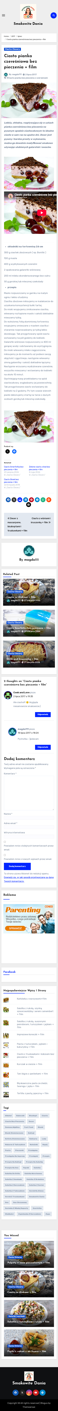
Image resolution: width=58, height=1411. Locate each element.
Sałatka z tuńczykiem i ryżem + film (28, 1322)
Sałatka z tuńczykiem (15, 1191)
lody (44, 1139)
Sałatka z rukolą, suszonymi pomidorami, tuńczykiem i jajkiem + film (35, 1024)
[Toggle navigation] (3, 15)
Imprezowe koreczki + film (30, 1034)
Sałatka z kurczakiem (14, 1185)
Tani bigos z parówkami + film (32, 1073)
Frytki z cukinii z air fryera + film (26, 1351)
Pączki (26, 1168)
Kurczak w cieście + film (29, 1064)
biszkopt (33, 1116)
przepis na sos (11, 1168)
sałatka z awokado (13, 1179)
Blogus (44, 1403)
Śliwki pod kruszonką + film (22, 659)
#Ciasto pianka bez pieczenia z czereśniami (27, 78)
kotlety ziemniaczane (15, 1139)
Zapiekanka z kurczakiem (29, 1214)
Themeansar (29, 1407)
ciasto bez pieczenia (14, 1121)
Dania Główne (15, 1257)
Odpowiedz (42, 714)
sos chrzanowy (20, 1202)
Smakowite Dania (28, 24)
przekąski (33, 1156)
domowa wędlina (12, 1127)
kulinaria (33, 1139)
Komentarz (10, 773)
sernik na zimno (36, 1191)
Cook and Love (21, 692)
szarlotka (37, 1208)
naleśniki (34, 1145)
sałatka (37, 1168)
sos (6, 1202)
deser (31, 1121)
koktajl (31, 1133)
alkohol (8, 1116)
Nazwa (8, 814)
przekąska (32, 1150)
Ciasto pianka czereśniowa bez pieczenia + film (20, 61)
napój (44, 1145)
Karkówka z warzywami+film (32, 998)
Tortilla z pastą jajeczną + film (33, 1093)
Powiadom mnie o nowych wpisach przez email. (28, 859)
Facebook (9, 972)
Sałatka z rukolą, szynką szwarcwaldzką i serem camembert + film (35, 1011)
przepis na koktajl (13, 1162)
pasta (8, 1150)
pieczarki (19, 1150)
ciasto (45, 1116)
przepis (46, 1156)
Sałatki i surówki (16, 1316)
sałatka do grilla (12, 1173)
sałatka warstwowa (33, 1173)
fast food (28, 1127)
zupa (48, 1214)
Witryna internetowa (14, 832)
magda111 (17, 74)
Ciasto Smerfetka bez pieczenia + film (28, 628)
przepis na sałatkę (34, 1162)
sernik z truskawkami (14, 1197)
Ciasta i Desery (12, 49)
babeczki (20, 1116)
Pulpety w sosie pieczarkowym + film (28, 1263)
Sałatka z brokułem (35, 1179)
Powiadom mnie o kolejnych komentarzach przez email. (29, 848)
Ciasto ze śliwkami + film (20, 597)
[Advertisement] (29, 948)
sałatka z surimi (36, 1185)
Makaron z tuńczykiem (15, 1145)
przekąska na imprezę (15, 1156)
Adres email (10, 823)
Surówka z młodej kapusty (16, 1208)
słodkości (9, 1214)
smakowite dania (36, 1197)
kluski (40, 1127)
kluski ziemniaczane (14, 1133)
